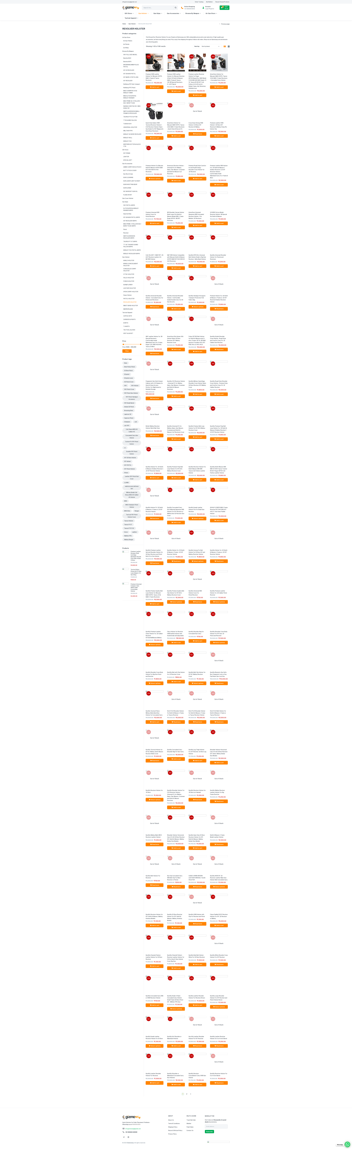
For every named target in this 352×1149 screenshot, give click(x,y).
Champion (127, 422)
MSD (125, 501)
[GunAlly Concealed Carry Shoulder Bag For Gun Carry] (176, 738)
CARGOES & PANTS (129, 319)
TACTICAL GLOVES (129, 330)
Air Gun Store (210, 13)
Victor (126, 532)
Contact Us (190, 1130)
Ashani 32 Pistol (129, 407)
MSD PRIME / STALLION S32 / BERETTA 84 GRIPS (132, 225)
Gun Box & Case (128, 174)
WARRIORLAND (128, 309)
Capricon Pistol (128, 418)
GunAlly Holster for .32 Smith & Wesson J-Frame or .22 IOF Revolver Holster (218, 552)
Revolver (126, 233)
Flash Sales (190, 1127)
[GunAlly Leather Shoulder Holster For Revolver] (154, 1062)
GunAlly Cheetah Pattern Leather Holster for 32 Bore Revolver (154, 957)
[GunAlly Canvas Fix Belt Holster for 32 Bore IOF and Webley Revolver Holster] (197, 538)
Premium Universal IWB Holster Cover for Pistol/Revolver (152, 214)
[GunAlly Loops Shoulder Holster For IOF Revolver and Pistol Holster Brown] (219, 984)
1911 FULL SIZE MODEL (130, 54)
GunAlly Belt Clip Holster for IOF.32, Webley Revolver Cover (197, 674)
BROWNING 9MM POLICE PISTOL (131, 65)
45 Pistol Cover (128, 382)
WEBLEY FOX (127, 141)
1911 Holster (134, 385)
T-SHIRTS (126, 326)
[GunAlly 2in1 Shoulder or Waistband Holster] (176, 1025)
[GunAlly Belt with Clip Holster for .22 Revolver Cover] (176, 660)
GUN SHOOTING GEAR (130, 184)
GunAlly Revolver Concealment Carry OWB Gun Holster (197, 1075)
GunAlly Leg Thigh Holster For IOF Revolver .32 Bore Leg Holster (197, 751)
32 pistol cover (128, 378)
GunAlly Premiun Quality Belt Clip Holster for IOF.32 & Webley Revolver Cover (175, 593)
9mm (125, 363)
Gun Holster (142, 13)
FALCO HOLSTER (128, 277)
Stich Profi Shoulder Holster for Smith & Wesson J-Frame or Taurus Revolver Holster (197, 713)
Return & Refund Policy (175, 1130)
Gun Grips (156, 13)
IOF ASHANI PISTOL (129, 73)
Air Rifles (126, 47)
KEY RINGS (126, 153)
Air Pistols (126, 44)
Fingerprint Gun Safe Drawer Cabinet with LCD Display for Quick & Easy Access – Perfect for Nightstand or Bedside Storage (154, 385)
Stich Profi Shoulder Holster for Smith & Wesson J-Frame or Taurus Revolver (175, 713)
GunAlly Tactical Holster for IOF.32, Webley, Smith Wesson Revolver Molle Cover (154, 751)
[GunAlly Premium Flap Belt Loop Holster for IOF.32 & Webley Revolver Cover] (176, 455)
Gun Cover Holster (127, 198)
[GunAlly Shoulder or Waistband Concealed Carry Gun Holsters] (176, 1062)
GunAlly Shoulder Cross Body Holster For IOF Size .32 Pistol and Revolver (218, 633)
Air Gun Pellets (127, 41)
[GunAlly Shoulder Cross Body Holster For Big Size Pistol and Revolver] (154, 660)
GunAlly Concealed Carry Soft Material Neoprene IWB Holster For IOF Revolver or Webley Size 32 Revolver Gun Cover (175, 511)
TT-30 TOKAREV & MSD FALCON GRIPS (130, 245)
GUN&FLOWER (127, 284)
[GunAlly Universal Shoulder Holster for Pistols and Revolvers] (219, 243)
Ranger (137, 511)
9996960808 (136, 1124)
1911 (125, 385)
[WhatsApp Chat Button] (347, 1144)
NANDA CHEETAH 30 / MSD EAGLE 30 (131, 107)
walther (134, 532)
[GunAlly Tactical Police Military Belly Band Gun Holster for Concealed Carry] (154, 699)
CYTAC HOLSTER (128, 274)
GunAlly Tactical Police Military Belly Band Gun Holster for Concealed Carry (154, 713)
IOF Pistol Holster (129, 469)
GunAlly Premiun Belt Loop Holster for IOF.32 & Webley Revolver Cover (197, 428)
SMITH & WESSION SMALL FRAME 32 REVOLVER (131, 112)
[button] (225, 8)
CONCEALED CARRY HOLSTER (129, 269)
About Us (171, 1120)
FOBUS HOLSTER (128, 281)
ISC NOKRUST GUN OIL (130, 191)
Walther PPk (128, 536)
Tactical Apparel (130, 18)
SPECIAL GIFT (127, 160)
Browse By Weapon (192, 13)
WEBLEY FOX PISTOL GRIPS (132, 250)
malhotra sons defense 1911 (132, 487)
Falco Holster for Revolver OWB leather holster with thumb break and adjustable (175, 633)
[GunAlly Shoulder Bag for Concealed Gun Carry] (197, 620)
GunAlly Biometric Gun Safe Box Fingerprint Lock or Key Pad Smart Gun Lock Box (218, 674)
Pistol (125, 229)
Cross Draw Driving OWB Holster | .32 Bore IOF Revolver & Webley (196, 125)
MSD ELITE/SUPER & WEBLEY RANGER (129, 97)
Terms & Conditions (174, 1123)
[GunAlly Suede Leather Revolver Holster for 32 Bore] (154, 1025)
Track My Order (191, 1120)
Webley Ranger (128, 539)
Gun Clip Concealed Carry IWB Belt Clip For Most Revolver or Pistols (174, 878)
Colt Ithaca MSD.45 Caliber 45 (132, 430)
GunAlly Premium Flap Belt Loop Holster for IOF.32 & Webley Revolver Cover (175, 469)
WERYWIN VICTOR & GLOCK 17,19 (132, 145)
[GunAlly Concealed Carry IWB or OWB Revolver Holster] (154, 984)
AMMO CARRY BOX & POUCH (132, 167)
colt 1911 (126, 425)
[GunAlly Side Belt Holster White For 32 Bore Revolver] (197, 943)
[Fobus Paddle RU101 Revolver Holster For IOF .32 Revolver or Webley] (219, 902)
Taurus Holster (128, 521)
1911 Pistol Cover (129, 389)
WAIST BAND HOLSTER (130, 305)
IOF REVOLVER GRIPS (130, 221)
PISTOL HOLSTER (128, 298)
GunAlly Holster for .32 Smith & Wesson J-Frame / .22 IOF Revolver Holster (175, 552)
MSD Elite (127, 511)
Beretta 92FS (127, 61)
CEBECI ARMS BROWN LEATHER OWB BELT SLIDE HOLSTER (197, 878)
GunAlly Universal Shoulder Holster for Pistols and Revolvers (218, 257)
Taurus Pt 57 (128, 524)
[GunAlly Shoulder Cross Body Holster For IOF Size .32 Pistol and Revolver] (219, 620)
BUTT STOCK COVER (129, 170)
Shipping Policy (172, 1127)
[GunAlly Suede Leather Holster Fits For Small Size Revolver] (197, 496)
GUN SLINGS (127, 188)
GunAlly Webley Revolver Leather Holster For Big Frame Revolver (217, 792)
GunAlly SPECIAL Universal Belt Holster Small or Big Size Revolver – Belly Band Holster (197, 257)
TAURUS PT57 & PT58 (130, 117)
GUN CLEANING (128, 177)
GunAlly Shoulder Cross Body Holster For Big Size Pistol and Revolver (154, 674)
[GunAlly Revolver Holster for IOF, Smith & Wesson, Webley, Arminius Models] (154, 902)
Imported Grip (127, 214)
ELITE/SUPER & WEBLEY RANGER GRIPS (131, 209)
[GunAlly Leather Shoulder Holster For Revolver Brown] (197, 984)
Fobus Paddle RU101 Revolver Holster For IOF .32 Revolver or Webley (219, 916)
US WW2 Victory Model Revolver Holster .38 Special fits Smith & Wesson (218, 214)
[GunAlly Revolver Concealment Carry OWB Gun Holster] (197, 1062)
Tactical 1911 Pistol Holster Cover (132, 516)
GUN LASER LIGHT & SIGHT (131, 181)
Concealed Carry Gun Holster (131, 437)
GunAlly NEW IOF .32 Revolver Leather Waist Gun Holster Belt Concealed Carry (218, 878)
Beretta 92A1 (127, 58)
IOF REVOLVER (127, 80)
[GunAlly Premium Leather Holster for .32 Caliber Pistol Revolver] (219, 579)
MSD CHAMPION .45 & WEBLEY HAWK (130, 91)
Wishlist (189, 1123)
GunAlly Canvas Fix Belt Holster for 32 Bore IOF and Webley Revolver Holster (197, 552)
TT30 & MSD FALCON (130, 120)
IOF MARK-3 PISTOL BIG (130, 77)
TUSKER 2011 (127, 123)
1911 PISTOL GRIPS (129, 205)
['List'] (228, 46)
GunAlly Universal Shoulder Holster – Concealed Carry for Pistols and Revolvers (154, 298)
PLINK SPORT (127, 195)
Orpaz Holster (127, 295)
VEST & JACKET (128, 333)
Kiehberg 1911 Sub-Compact (131, 84)
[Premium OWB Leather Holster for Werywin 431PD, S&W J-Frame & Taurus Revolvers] (154, 62)
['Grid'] (224, 46)
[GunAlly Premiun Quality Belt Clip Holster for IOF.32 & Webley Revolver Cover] (176, 579)
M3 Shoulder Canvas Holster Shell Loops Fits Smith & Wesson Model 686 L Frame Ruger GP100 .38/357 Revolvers (175, 216)
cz (125, 447)
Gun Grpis (125, 202)
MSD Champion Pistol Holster (131, 506)
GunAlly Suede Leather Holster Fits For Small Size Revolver (196, 509)
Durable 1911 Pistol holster (131, 453)
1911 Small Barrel (129, 403)
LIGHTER (126, 156)
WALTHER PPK (128, 130)
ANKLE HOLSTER (128, 260)
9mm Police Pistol (129, 367)
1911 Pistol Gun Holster (131, 393)
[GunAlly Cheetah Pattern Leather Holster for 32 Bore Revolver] (154, 943)
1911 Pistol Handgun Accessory (132, 398)
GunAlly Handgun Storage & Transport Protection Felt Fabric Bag (197, 298)
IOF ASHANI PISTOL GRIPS (131, 217)
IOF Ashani (127, 461)
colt (136, 422)
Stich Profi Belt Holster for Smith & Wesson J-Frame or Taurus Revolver (218, 713)
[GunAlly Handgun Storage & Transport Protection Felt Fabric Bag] (197, 284)
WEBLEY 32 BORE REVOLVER (132, 134)
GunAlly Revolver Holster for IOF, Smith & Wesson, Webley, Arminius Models (154, 916)
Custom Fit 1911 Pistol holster (131, 443)
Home (124, 24)
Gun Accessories (173, 13)
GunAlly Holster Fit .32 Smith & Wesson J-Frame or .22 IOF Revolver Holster (154, 509)
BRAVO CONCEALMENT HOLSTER (130, 264)
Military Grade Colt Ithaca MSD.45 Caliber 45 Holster (132, 495)
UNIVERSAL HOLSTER (130, 127)
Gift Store (128, 13)
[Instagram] (128, 1137)
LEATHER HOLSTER (129, 288)
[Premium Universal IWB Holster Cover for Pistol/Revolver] (154, 200)
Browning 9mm (128, 410)
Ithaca (126, 472)
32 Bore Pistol (128, 370)
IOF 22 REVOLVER (128, 70)
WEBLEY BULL (127, 137)
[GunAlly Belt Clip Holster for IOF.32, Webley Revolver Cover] (197, 660)
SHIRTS (125, 323)
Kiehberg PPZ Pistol (129, 87)
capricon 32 (127, 414)
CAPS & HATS (127, 316)
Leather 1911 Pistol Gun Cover (132, 478)
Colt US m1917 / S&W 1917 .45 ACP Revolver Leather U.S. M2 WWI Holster (154, 257)
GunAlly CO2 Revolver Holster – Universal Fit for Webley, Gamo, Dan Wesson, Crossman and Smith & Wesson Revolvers (176, 385)
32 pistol (126, 374)
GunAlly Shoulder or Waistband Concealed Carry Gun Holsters (175, 1075)
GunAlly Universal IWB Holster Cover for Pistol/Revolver (195, 593)
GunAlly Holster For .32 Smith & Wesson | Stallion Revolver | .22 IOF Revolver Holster (154, 469)
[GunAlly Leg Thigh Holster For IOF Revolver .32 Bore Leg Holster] (197, 738)
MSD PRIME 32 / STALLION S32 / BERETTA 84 (131, 102)
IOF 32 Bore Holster (130, 457)
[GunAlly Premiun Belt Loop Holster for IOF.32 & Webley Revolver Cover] (197, 414)
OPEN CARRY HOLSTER (130, 291)
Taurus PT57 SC (129, 528)
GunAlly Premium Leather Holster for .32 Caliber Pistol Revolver (218, 593)
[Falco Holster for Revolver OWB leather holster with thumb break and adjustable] (176, 620)
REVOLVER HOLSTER (129, 302)
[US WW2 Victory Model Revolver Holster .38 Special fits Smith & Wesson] (219, 200)
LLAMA (126, 482)
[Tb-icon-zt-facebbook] (123, 1137)
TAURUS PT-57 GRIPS (130, 241)
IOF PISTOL (127, 465)
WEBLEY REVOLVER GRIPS (131, 253)
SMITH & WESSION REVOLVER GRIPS (129, 237)
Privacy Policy (172, 1134)
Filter (127, 351)
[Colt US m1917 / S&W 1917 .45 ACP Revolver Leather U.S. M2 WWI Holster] (154, 243)
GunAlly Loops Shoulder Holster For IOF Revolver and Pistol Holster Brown (218, 998)
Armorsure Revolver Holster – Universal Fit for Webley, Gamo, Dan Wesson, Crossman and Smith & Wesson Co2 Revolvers (176, 169)
